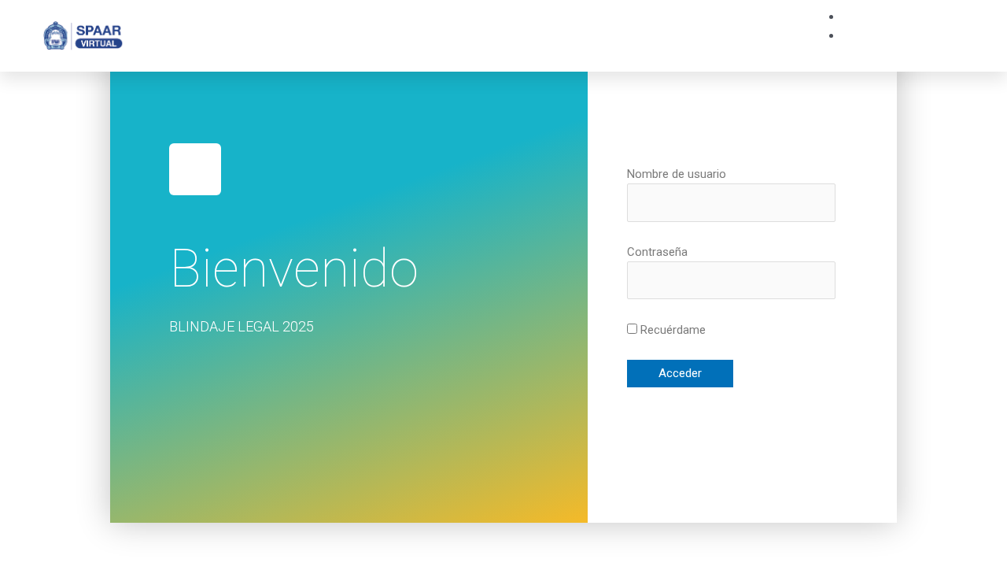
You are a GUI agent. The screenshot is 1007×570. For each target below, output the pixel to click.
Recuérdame (671, 330)
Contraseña (657, 252)
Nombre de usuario (676, 174)
